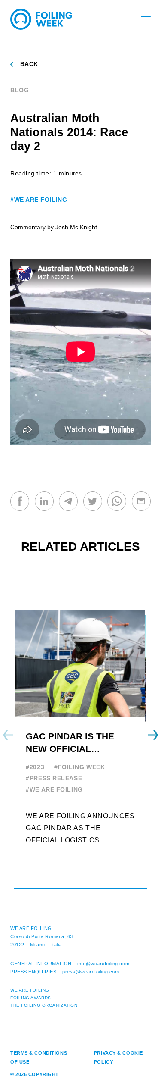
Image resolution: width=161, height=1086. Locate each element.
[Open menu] (146, 13)
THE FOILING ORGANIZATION (43, 1005)
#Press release (54, 778)
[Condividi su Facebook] (19, 500)
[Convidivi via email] (141, 500)
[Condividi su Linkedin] (44, 500)
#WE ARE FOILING (38, 199)
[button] (153, 735)
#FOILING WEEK (79, 767)
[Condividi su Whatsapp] (116, 500)
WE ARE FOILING (31, 928)
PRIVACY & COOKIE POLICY (118, 1057)
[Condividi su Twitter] (92, 500)
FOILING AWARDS (30, 997)
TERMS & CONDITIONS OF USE (38, 1057)
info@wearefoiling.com (103, 963)
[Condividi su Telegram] (68, 500)
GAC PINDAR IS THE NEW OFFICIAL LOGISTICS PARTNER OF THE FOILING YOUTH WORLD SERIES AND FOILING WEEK (80, 743)
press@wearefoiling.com (90, 971)
